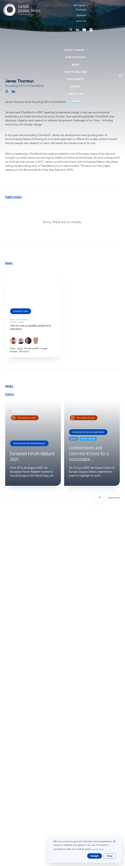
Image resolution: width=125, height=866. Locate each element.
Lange (44, 348)
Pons (12, 348)
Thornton (24, 351)
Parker (13, 351)
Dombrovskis (31, 348)
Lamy (20, 348)
